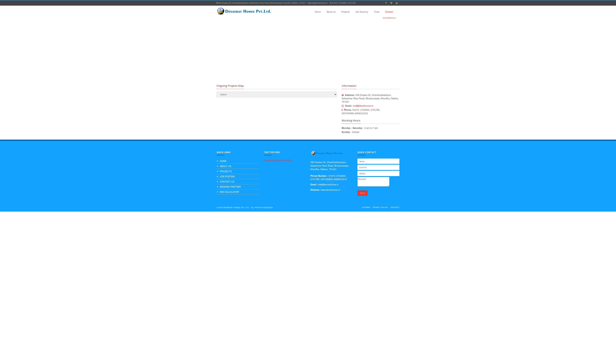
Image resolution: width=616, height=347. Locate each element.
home (223, 161)
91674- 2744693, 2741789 (343, 2)
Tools (376, 11)
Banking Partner (230, 186)
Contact (389, 11)
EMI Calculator (229, 191)
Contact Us (227, 181)
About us (331, 11)
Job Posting (227, 176)
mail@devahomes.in (319, 2)
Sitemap (366, 207)
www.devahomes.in (330, 189)
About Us (225, 166)
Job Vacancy (361, 11)
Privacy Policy (380, 207)
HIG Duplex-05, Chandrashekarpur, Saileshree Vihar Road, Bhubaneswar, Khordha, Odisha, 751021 (262, 2)
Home (318, 11)
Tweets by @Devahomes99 (277, 160)
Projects (345, 11)
